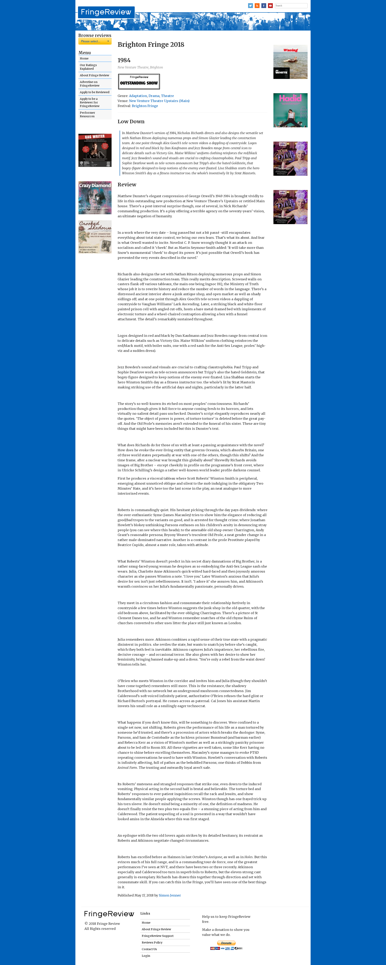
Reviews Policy (152, 942)
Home (84, 58)
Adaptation (138, 96)
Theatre (167, 96)
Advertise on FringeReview (90, 83)
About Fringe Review (94, 75)
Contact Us (149, 949)
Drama (154, 96)
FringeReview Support (157, 936)
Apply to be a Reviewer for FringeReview (90, 102)
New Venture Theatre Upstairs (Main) (159, 101)
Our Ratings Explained (88, 66)
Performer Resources (87, 114)
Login (146, 956)
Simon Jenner (170, 895)
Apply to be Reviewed (94, 92)
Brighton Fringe (145, 106)
